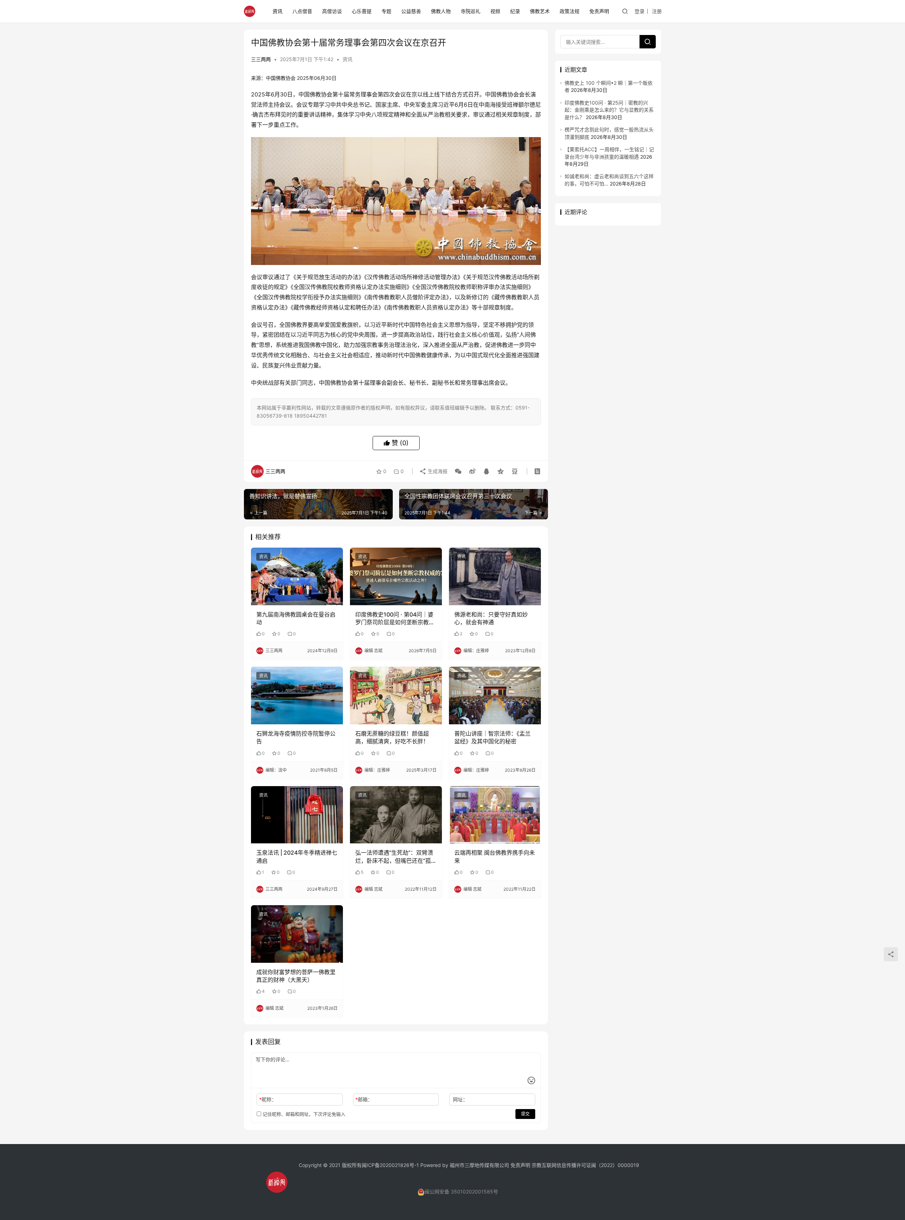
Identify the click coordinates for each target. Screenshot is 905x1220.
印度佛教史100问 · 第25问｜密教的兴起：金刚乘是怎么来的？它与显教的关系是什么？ (609, 110)
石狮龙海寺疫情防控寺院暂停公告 (295, 737)
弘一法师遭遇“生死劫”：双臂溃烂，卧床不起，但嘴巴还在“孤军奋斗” (394, 857)
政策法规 (569, 11)
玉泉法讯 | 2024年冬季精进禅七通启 (296, 856)
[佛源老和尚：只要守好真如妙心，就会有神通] (495, 576)
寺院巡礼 (470, 11)
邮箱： (364, 1099)
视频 (495, 11)
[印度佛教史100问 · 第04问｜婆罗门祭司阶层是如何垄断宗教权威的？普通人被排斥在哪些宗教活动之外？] (396, 576)
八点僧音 (302, 11)
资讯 (277, 11)
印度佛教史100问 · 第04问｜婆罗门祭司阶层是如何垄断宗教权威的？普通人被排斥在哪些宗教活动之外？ (394, 618)
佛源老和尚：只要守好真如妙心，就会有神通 (491, 618)
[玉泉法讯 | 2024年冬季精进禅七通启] (297, 814)
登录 (639, 11)
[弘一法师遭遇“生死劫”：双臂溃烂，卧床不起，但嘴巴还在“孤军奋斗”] (396, 814)
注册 (657, 11)
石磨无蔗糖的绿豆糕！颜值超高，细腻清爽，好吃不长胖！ (392, 737)
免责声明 (599, 11)
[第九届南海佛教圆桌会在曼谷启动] (297, 576)
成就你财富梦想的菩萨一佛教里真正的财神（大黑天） (295, 975)
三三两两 (261, 59)
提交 (525, 1113)
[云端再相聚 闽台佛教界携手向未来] (495, 814)
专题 (386, 11)
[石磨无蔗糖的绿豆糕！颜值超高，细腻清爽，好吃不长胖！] (396, 695)
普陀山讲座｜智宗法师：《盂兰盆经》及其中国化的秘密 (492, 737)
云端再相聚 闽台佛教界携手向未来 (494, 856)
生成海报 (437, 471)
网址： (460, 1099)
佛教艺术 (540, 11)
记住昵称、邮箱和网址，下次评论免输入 (303, 1114)
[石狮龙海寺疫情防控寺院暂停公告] (297, 695)
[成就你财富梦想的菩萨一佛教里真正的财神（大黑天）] (297, 933)
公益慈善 (411, 11)
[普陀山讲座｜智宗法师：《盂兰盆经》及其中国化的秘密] (495, 695)
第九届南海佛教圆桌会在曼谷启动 (295, 618)
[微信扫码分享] (458, 471)
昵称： (267, 1099)
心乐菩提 (362, 11)
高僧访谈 (332, 11)
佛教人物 (441, 11)
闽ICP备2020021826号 (388, 1165)
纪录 (515, 11)
